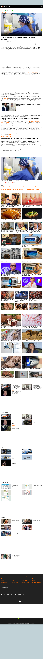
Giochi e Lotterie (25, 580)
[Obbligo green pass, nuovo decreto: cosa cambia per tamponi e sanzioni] (21, 168)
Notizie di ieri (3, 583)
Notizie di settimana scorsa (4, 588)
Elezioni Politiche (25, 582)
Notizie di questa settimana (4, 586)
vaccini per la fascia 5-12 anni (32, 72)
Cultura (2, 580)
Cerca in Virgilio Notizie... (16, 594)
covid (3, 152)
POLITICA (13, 484)
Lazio (10, 134)
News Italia (38, 597)
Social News (34, 580)
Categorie (19, 597)
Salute (13, 580)
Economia (34, 578)
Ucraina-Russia (15, 582)
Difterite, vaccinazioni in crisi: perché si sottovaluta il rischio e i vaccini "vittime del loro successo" (20, 189)
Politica (13, 578)
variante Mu (5, 98)
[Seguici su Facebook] (20, 601)
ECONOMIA (34, 484)
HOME (2, 12)
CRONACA (5, 12)
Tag (32, 597)
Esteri (23, 578)
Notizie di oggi (4, 582)
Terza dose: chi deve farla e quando (8, 136)
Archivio (26, 597)
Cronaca (3, 578)
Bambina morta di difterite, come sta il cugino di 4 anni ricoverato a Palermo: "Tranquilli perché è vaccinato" (20, 187)
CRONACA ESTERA (35, 519)
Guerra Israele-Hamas (36, 582)
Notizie (6, 594)
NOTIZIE (6, 6)
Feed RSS (4, 597)
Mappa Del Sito (11, 597)
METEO (13, 554)
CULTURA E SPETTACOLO (15, 460)
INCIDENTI (13, 425)
